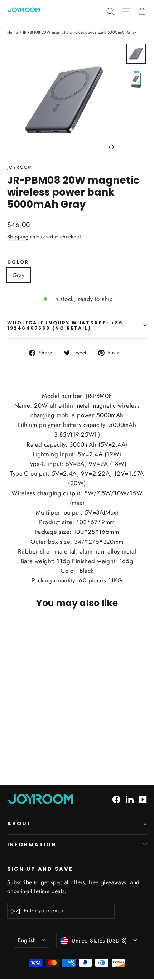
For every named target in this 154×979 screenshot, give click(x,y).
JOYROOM (20, 167)
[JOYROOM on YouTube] (143, 799)
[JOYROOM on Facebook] (116, 799)
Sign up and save (40, 868)
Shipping (17, 236)
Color (18, 262)
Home (12, 32)
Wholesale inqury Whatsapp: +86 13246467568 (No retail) (65, 325)
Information (32, 844)
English (27, 940)
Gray (19, 275)
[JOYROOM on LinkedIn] (130, 799)
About (19, 823)
